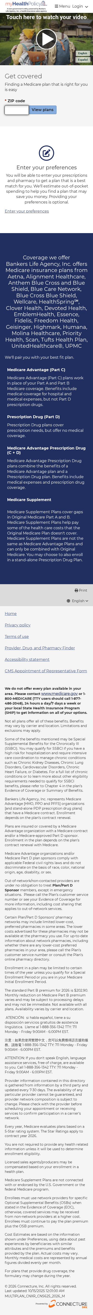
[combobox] (77, 601)
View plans (42, 109)
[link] (26, 6)
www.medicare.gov (59, 693)
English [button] (78, 601)
